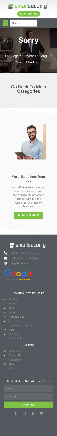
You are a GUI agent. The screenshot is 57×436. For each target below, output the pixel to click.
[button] (5, 23)
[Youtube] (41, 413)
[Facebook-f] (15, 413)
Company (29, 344)
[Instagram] (24, 413)
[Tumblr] (32, 413)
